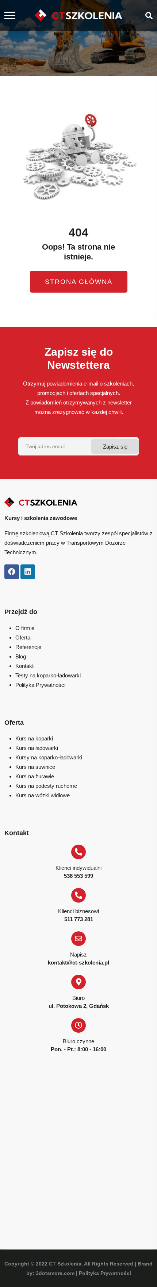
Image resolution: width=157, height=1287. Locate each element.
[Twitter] (27, 571)
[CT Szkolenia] (78, 15)
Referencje (28, 647)
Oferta (22, 637)
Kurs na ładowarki (36, 748)
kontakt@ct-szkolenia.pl (78, 962)
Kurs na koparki (34, 738)
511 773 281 (78, 919)
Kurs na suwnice (35, 767)
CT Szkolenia (65, 1264)
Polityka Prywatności (40, 685)
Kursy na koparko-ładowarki (48, 757)
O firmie (24, 628)
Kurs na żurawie (34, 776)
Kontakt (24, 666)
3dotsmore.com (55, 1273)
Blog (20, 656)
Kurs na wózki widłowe (42, 795)
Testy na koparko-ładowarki (48, 675)
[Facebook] (11, 571)
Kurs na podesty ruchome (46, 786)
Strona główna (78, 281)
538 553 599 (78, 876)
